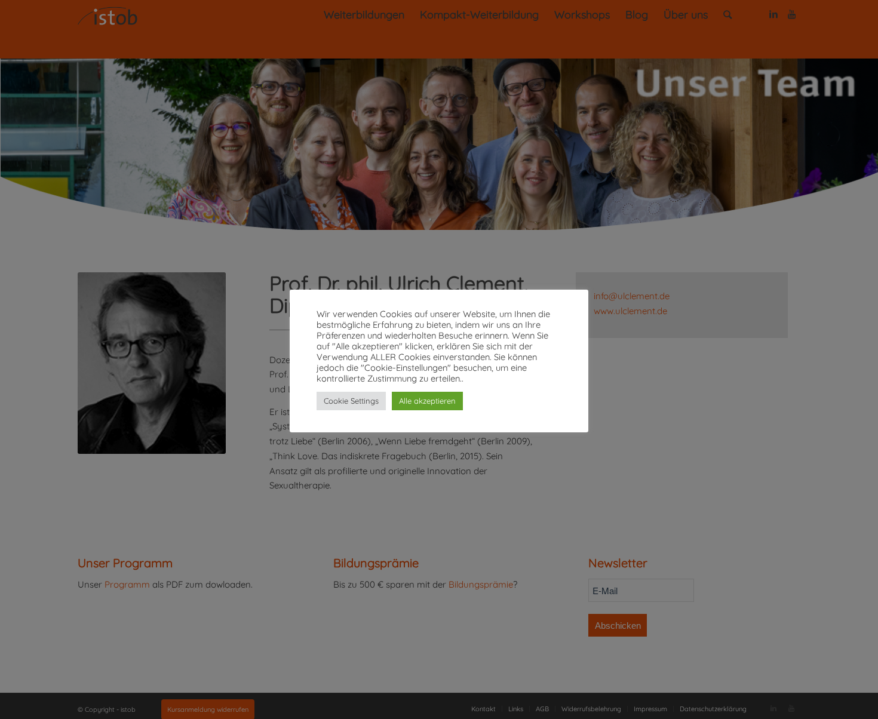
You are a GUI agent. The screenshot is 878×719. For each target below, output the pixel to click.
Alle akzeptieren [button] (427, 400)
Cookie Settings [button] (351, 400)
